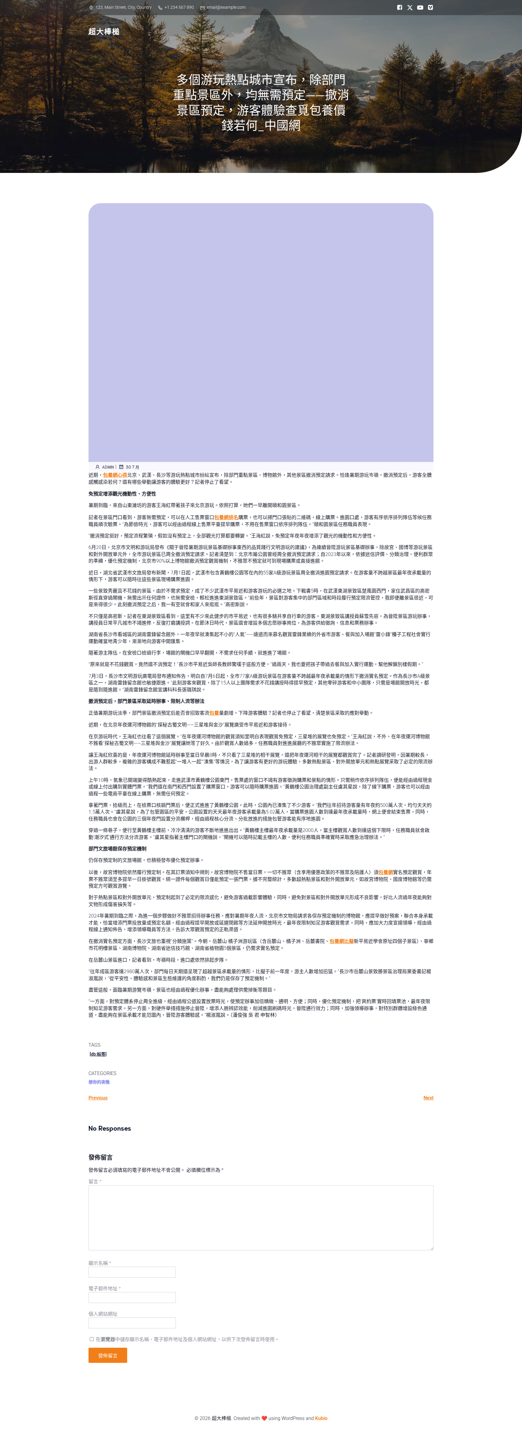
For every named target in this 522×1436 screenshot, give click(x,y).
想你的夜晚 (99, 1082)
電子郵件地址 (105, 1288)
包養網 (386, 872)
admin (108, 466)
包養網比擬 (342, 941)
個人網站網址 (103, 1314)
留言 (95, 1181)
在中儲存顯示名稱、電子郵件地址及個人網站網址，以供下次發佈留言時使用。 (187, 1339)
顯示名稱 (100, 1263)
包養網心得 (115, 475)
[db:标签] (98, 1054)
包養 (214, 713)
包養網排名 (226, 517)
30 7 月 (132, 466)
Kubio (321, 1418)
